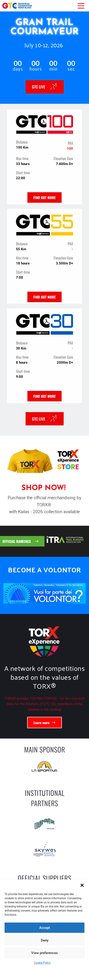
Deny (44, 940)
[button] (82, 885)
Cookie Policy (42, 962)
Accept (44, 928)
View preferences (44, 953)
